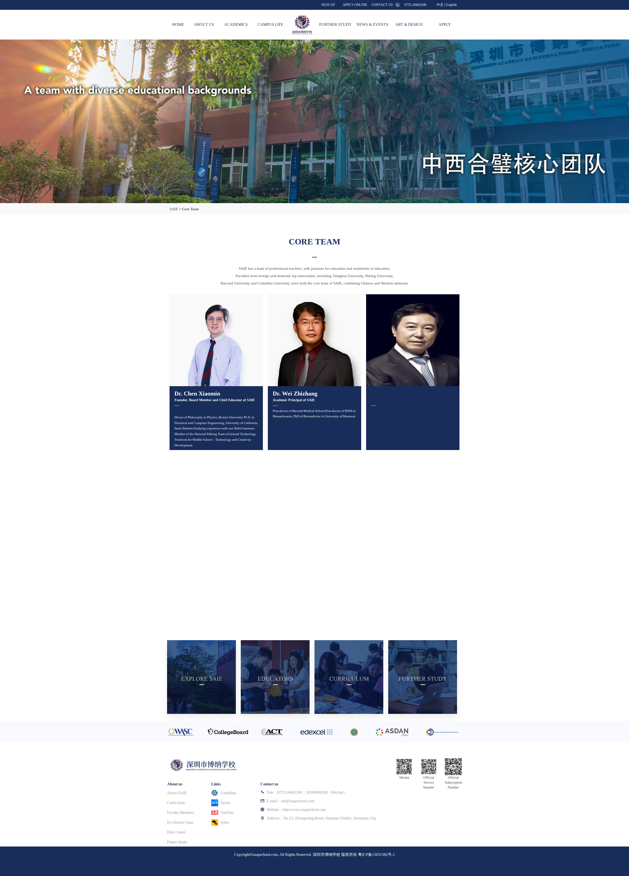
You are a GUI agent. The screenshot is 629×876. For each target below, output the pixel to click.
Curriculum (176, 803)
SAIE (174, 209)
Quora (225, 803)
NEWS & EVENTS (372, 24)
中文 (440, 5)
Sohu (225, 822)
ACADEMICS (236, 24)
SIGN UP (328, 5)
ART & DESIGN (409, 24)
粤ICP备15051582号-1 (376, 854)
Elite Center (176, 832)
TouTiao (227, 812)
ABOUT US (204, 24)
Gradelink (228, 793)
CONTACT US (382, 5)
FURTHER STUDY (335, 24)
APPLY (445, 24)
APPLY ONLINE (355, 5)
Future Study (177, 842)
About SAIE (177, 793)
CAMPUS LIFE (270, 24)
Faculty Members (180, 812)
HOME (178, 24)
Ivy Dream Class (180, 822)
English (451, 5)
